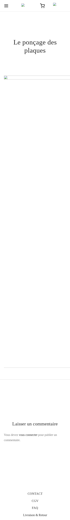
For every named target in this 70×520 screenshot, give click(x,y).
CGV (35, 501)
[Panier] (42, 5)
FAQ (35, 508)
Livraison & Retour (35, 515)
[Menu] (6, 5)
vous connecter (28, 434)
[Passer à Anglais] (58, 6)
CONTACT (35, 493)
